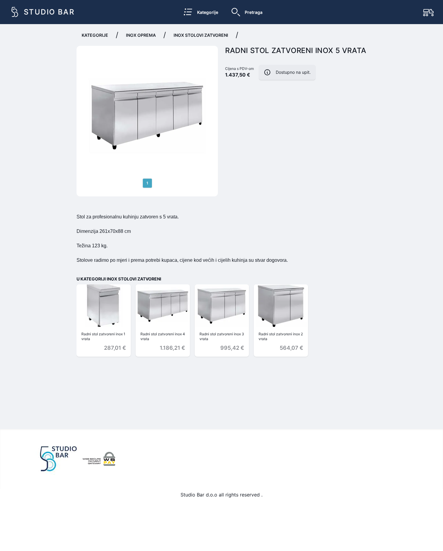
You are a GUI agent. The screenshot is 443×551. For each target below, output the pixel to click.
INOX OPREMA (141, 35)
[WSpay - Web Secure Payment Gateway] (99, 458)
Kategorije (95, 35)
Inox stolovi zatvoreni (201, 35)
